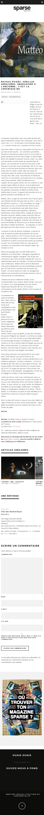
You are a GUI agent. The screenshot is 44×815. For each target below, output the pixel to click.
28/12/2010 (4, 509)
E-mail (4, 609)
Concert (4, 96)
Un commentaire (14, 96)
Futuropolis (16, 426)
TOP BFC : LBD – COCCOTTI (12, 482)
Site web (4, 621)
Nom (3, 597)
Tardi (3, 145)
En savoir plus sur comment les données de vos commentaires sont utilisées (21, 659)
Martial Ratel (6, 92)
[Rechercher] (42, 2)
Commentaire (6, 554)
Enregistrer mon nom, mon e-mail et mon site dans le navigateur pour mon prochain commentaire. (21, 637)
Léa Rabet (5, 483)
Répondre (5, 514)
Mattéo (12, 143)
